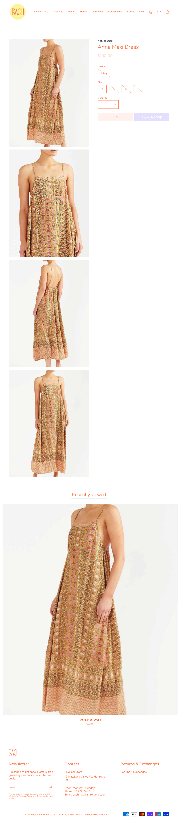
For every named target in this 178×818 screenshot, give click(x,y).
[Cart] (167, 12)
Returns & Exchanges (133, 772)
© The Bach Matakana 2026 (40, 814)
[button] (41, 12)
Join (51, 787)
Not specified (105, 40)
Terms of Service (45, 796)
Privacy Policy (25, 796)
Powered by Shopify (96, 814)
